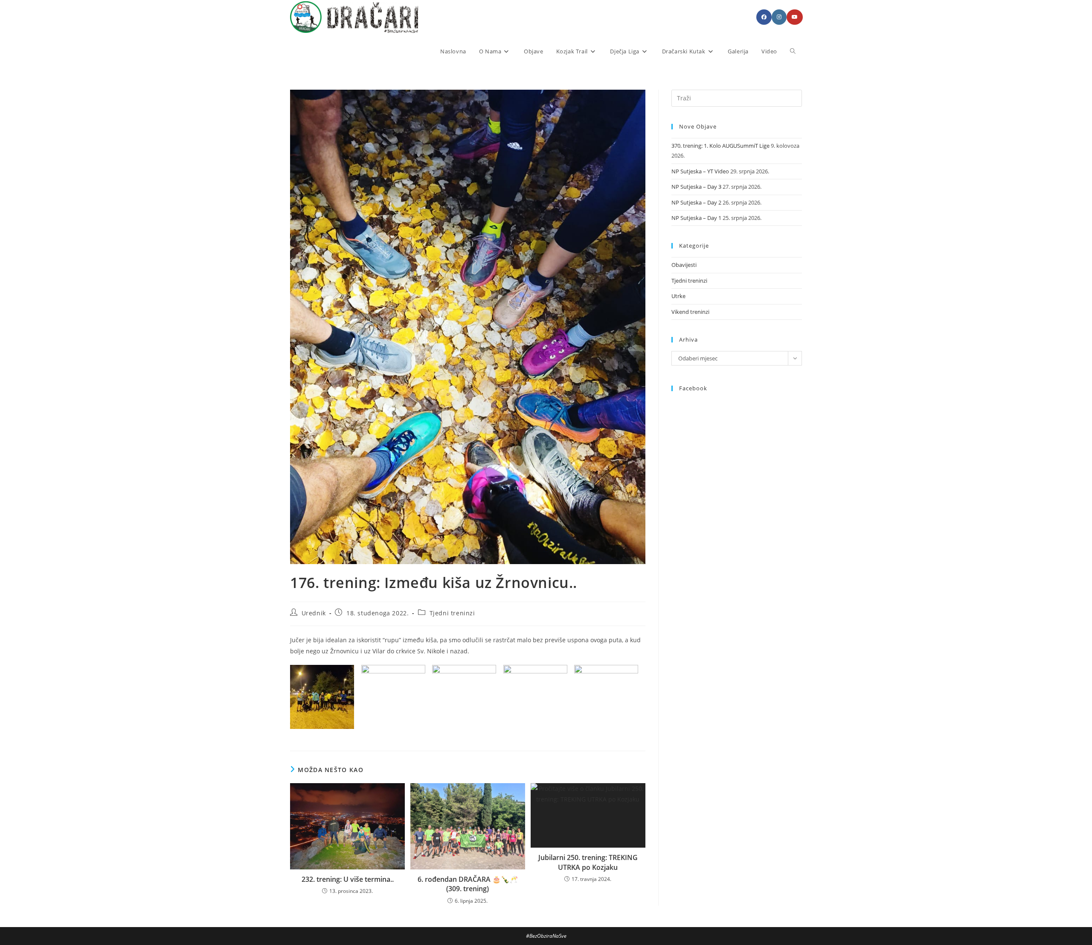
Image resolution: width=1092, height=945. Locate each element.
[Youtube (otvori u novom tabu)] (795, 17)
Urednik (314, 613)
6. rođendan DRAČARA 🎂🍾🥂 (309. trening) (468, 884)
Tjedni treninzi (452, 613)
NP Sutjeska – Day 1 (696, 218)
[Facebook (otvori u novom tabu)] (764, 17)
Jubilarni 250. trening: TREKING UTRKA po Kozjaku (588, 862)
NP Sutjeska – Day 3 (696, 186)
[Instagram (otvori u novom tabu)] (779, 17)
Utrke (678, 296)
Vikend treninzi (690, 312)
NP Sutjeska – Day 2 (696, 202)
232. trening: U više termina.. (348, 879)
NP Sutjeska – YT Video (700, 171)
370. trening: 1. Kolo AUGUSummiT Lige (720, 145)
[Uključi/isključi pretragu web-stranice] (793, 51)
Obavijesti (684, 265)
